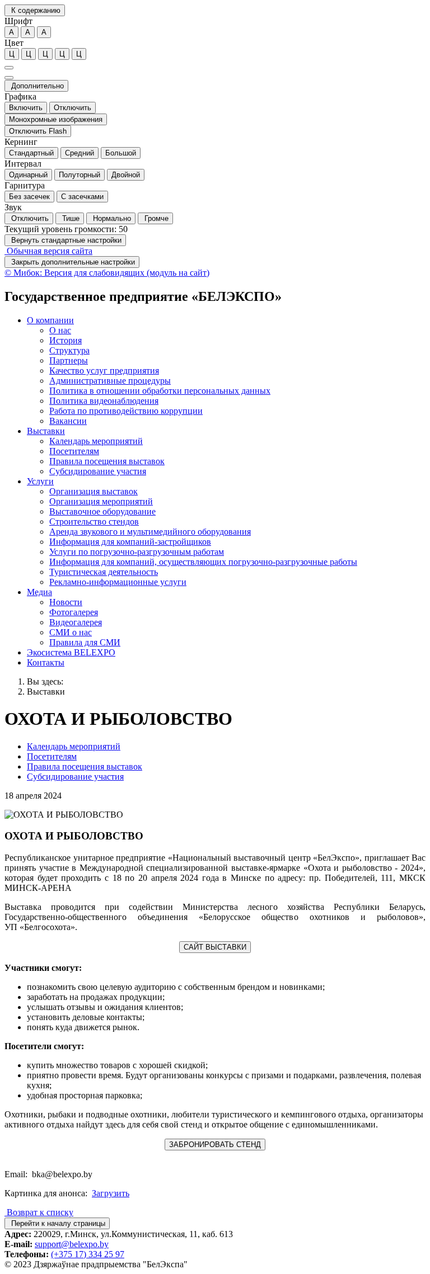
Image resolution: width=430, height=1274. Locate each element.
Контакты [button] (45, 662)
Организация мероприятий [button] (101, 501)
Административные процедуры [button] (110, 380)
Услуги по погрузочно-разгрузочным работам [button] (136, 551)
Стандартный (31, 153)
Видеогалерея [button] (75, 622)
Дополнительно (36, 86)
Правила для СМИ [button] (84, 642)
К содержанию (34, 10)
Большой (120, 153)
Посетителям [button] (74, 451)
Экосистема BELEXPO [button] (71, 652)
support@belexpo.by (72, 1244)
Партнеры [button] (68, 360)
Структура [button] (69, 350)
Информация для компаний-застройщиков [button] (130, 541)
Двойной (125, 175)
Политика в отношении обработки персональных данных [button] (159, 390)
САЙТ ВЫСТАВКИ (215, 947)
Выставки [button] (46, 431)
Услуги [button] (40, 481)
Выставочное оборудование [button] (102, 511)
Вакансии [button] (68, 421)
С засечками (82, 196)
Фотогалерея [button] (73, 612)
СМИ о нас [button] (70, 632)
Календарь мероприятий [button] (96, 441)
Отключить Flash (38, 131)
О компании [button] (50, 320)
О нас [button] (60, 330)
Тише (70, 218)
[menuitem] (226, 370)
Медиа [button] (39, 592)
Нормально (111, 218)
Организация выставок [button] (93, 491)
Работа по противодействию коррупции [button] (126, 411)
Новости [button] (65, 602)
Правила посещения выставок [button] (107, 461)
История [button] (65, 340)
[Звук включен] (8, 77)
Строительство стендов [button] (94, 521)
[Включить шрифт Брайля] (8, 67)
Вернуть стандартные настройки (65, 240)
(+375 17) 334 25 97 (87, 1254)
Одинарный (28, 175)
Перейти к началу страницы (57, 1223)
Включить (26, 107)
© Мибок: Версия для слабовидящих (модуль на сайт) (106, 272)
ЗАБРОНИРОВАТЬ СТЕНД (215, 1144)
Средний (79, 153)
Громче (155, 218)
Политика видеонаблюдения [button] (103, 400)
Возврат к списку (38, 1212)
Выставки (46, 691)
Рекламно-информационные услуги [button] (117, 582)
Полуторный (79, 175)
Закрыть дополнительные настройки (72, 262)
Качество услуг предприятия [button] (104, 370)
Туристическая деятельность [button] (103, 572)
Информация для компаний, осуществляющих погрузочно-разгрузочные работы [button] (203, 562)
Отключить (72, 107)
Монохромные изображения (55, 119)
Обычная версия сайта (48, 251)
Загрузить (110, 1193)
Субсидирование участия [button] (97, 471)
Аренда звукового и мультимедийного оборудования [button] (150, 531)
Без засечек (29, 196)
